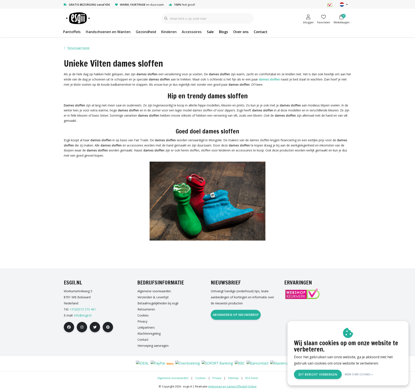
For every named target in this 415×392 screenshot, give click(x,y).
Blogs (223, 31)
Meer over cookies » (359, 374)
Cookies (200, 378)
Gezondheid (146, 31)
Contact (260, 31)
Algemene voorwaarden (172, 378)
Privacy (216, 378)
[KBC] (240, 363)
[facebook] (69, 327)
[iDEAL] (142, 363)
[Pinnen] (115, 363)
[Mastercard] (281, 363)
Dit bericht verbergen (317, 374)
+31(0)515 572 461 (83, 309)
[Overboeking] (187, 363)
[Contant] (128, 363)
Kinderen (169, 31)
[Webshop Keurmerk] (302, 294)
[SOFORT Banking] (217, 363)
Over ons (241, 31)
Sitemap (233, 378)
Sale (210, 31)
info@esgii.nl (82, 315)
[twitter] (95, 327)
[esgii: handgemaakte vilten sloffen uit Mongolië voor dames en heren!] (77, 18)
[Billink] (170, 363)
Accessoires (192, 31)
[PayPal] (158, 363)
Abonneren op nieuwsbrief (236, 315)
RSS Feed (251, 378)
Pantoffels (72, 31)
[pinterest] (108, 327)
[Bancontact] (257, 363)
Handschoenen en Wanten (108, 31)
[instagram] (82, 327)
